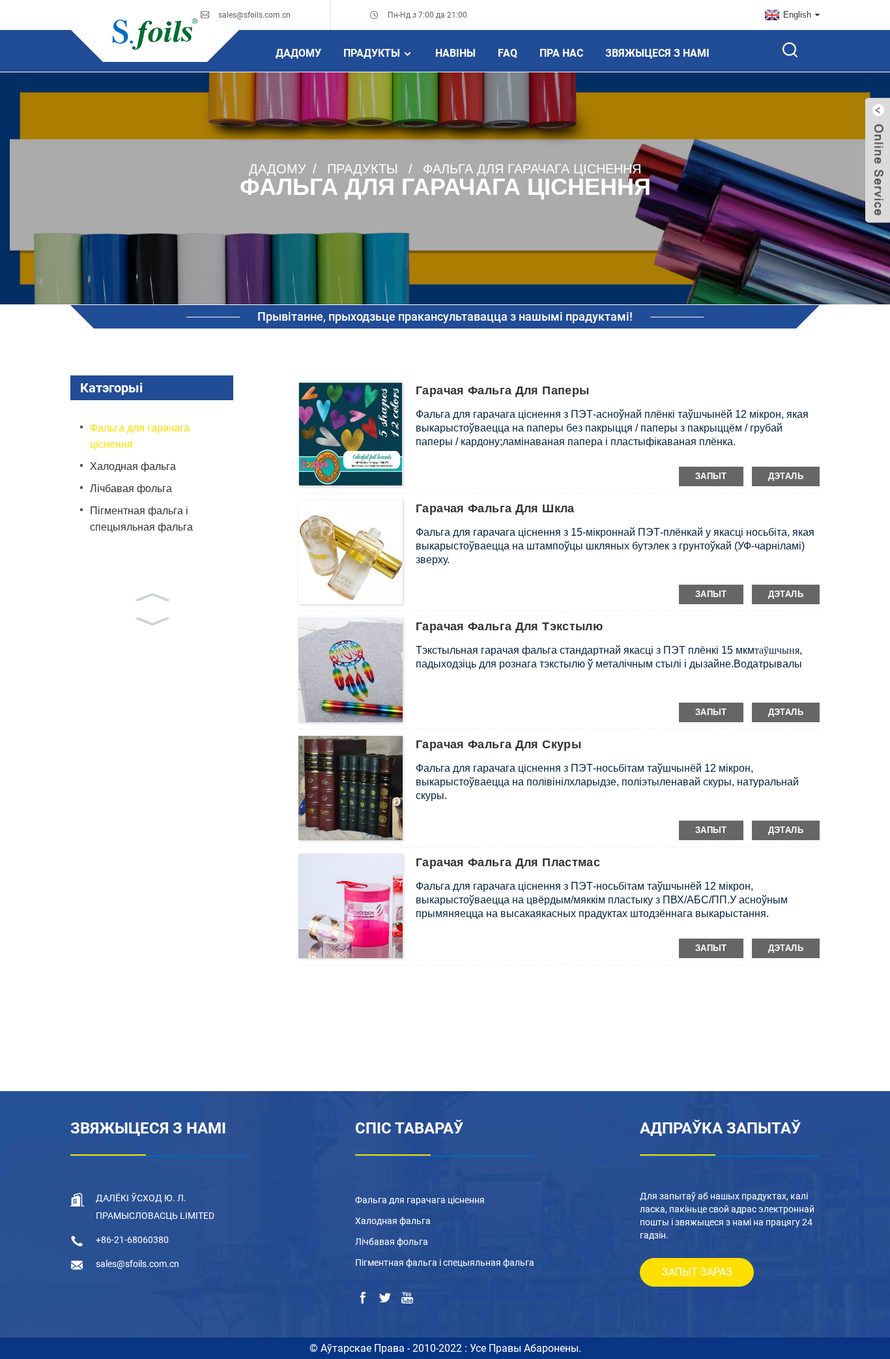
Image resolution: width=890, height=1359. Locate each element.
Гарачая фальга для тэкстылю (509, 626)
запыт (711, 476)
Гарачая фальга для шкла (495, 508)
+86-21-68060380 (132, 1240)
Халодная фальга (133, 466)
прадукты (371, 53)
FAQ (507, 53)
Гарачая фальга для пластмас (508, 862)
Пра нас (561, 53)
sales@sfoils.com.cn (254, 15)
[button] (151, 595)
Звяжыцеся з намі (657, 53)
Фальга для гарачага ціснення (532, 168)
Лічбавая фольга (131, 488)
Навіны (455, 53)
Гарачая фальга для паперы (503, 390)
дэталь (785, 476)
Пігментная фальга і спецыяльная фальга (141, 519)
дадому (298, 53)
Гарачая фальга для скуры (498, 744)
